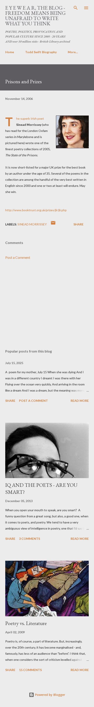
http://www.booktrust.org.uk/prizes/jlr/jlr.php (36, 210)
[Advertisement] (47, 304)
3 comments (29, 538)
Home (9, 52)
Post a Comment (17, 257)
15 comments (30, 670)
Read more (80, 400)
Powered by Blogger (49, 695)
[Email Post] (53, 224)
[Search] (75, 7)
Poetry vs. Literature (26, 623)
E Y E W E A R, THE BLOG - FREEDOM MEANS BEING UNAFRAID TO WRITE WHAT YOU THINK (35, 15)
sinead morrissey (32, 224)
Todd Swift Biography (41, 52)
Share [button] (78, 224)
